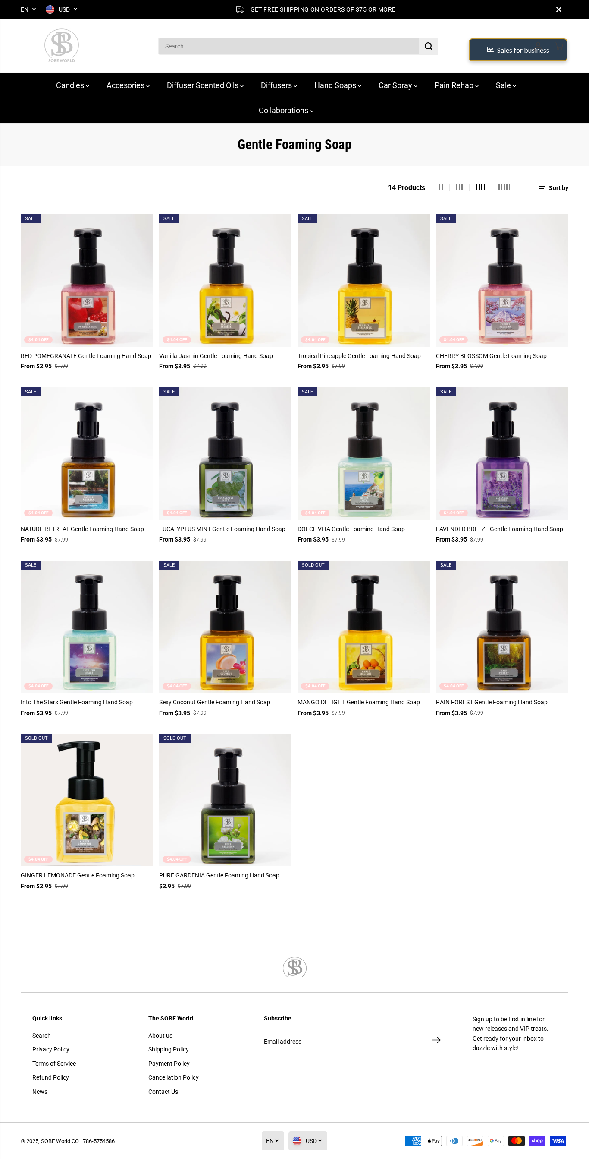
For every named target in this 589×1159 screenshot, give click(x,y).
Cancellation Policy (173, 1077)
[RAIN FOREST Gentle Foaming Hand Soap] (502, 626)
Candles (71, 85)
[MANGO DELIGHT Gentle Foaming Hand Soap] (364, 626)
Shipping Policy (168, 1049)
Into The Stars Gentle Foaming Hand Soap (77, 702)
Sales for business (523, 50)
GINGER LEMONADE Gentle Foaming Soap (78, 875)
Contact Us (163, 1091)
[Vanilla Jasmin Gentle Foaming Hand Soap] (225, 280)
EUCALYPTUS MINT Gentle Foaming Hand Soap (222, 529)
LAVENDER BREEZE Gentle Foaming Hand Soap (499, 529)
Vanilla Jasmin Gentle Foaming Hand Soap (216, 355)
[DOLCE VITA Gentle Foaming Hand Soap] (364, 453)
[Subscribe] (436, 1041)
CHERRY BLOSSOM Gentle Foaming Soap (491, 355)
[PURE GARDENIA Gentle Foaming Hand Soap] (225, 800)
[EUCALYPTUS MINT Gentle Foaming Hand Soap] (225, 453)
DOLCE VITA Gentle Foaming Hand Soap (351, 529)
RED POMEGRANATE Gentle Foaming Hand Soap (86, 355)
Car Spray (396, 85)
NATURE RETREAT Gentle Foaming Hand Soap (82, 529)
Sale (504, 85)
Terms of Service (54, 1063)
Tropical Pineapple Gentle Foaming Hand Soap (359, 355)
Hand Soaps (336, 85)
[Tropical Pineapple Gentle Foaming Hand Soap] (364, 280)
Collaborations (284, 110)
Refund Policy (50, 1077)
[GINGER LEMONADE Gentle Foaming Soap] (87, 800)
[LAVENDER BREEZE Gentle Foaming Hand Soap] (502, 453)
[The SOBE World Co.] (61, 46)
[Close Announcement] (558, 9)
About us (160, 1035)
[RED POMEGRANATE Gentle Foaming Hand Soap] (87, 280)
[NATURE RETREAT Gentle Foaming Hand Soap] (87, 453)
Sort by (558, 187)
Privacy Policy (50, 1049)
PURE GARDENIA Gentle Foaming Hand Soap (219, 875)
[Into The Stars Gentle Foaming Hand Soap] (87, 626)
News (39, 1091)
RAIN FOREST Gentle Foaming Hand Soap (492, 702)
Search (41, 1035)
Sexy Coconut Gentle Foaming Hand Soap (214, 702)
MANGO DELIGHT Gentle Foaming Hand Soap (359, 702)
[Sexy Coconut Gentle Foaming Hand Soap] (225, 626)
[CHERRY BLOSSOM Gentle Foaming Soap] (502, 280)
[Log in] (538, 46)
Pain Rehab (455, 85)
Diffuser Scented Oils (203, 85)
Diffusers (277, 85)
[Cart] (558, 46)
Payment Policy (169, 1063)
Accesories (126, 85)
